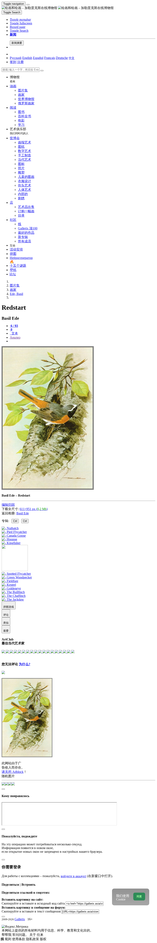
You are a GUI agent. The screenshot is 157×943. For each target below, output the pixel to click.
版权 (43, 939)
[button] (20, 19)
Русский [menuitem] (15, 58)
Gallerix (20, 919)
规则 (8, 939)
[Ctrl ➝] (16, 573)
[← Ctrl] (11, 543)
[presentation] (82, 341)
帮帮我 (7, 934)
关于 (33, 934)
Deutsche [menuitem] (62, 58)
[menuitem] (71, 58)
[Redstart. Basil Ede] (48, 488)
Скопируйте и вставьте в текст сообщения (31, 911)
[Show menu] (28, 4)
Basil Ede (22, 513)
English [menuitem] (27, 58)
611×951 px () (34, 509)
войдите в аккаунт (73, 876)
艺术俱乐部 (19, 131)
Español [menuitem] (38, 58)
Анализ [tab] (15, 337)
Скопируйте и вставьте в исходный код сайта (33, 903)
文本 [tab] (14, 333)
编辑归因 (8, 504)
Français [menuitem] (49, 58)
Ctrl (15, 521)
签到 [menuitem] (13, 62)
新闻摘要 (16, 42)
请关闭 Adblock (13, 772)
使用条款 (19, 939)
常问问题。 (20, 934)
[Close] (42, 70)
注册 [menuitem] (20, 62)
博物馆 (15, 79)
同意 (139, 896)
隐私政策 (33, 939)
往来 (40, 934)
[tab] (14, 326)
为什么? (24, 664)
